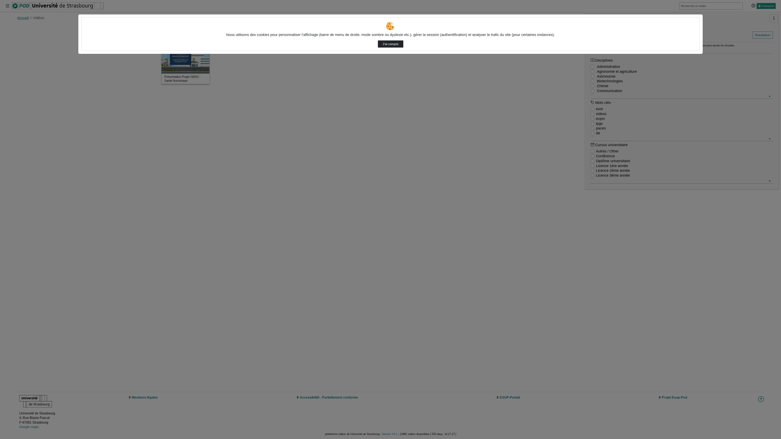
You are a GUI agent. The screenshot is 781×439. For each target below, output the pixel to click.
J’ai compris (391, 44)
